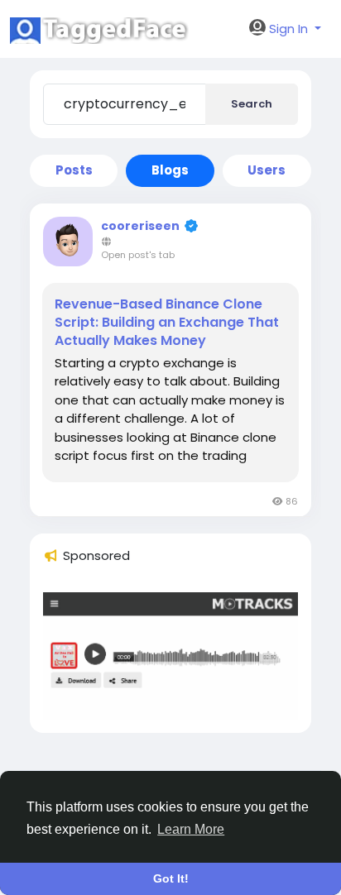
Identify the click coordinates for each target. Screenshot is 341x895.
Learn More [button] (190, 829)
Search (251, 104)
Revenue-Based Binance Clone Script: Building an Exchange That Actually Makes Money (167, 322)
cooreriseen (140, 226)
